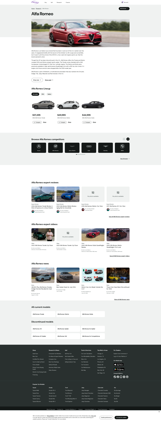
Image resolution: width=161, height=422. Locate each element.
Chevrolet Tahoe (102, 398)
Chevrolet (100, 387)
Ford (66, 387)
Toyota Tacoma (36, 396)
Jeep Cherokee (86, 401)
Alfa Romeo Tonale (38, 314)
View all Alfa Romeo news (122, 299)
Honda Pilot (52, 398)
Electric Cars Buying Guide (39, 372)
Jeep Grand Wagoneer (87, 398)
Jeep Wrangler (85, 390)
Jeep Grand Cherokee (87, 393)
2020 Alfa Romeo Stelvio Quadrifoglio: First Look (114, 246)
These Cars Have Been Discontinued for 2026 (118, 288)
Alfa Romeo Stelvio (63, 314)
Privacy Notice (50, 416)
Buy (46, 2)
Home (33, 8)
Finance (68, 2)
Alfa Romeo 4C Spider (39, 336)
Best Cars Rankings (54, 362)
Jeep (83, 387)
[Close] (159, 412)
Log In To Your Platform (120, 356)
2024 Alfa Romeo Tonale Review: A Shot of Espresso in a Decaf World (42, 207)
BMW (122, 150)
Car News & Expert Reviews (56, 356)
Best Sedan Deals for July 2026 (66, 287)
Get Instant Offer (69, 356)
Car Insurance (85, 364)
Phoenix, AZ (100, 362)
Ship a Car (84, 359)
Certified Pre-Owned (38, 359)
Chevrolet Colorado (103, 401)
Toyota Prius (36, 393)
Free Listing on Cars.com (71, 359)
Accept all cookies (121, 417)
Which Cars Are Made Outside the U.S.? (92, 288)
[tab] (35, 94)
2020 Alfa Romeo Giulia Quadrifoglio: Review (93, 246)
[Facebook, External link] (118, 377)
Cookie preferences (106, 417)
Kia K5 (115, 398)
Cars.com (93, 416)
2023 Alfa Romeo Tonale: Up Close (42, 245)
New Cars (35, 356)
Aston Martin (72, 150)
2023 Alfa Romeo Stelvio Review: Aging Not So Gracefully (66, 207)
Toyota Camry (36, 398)
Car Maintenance (85, 367)
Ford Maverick (69, 390)
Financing (35, 374)
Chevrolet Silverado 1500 (104, 393)
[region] (80, 416)
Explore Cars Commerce (120, 353)
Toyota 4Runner (37, 401)
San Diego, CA (101, 373)
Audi (89, 150)
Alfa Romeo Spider (63, 329)
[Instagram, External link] (124, 377)
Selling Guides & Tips (70, 362)
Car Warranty (84, 362)
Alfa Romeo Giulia (87, 314)
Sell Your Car (68, 353)
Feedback (111, 409)
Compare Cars (52, 359)
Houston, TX (100, 356)
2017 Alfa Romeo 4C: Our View (116, 206)
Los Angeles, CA (101, 359)
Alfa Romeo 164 (62, 336)
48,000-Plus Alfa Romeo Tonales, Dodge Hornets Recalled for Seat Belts (41, 289)
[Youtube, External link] (121, 377)
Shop (44, 122)
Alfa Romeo (55, 150)
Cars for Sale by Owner (39, 362)
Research (59, 2)
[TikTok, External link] (115, 377)
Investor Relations (70, 409)
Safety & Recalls (53, 364)
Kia (115, 387)
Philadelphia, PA (101, 367)
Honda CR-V (52, 390)
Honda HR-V (52, 401)
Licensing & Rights (89, 409)
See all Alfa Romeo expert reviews (119, 216)
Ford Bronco (68, 393)
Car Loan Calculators (86, 353)
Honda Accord (52, 396)
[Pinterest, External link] (127, 377)
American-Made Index (54, 367)
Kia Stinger (117, 396)
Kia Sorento (117, 393)
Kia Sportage (117, 390)
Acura (38, 150)
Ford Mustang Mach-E (71, 398)
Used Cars (35, 353)
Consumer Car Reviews (55, 353)
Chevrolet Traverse (103, 396)
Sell (52, 2)
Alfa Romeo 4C (37, 329)
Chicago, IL (100, 353)
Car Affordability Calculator (88, 356)
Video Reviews (52, 370)
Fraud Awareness (102, 409)
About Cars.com (51, 409)
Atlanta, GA (100, 364)
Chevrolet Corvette (103, 390)
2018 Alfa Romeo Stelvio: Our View (92, 206)
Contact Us (60, 409)
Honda (50, 387)
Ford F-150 (68, 396)
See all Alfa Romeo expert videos (120, 256)
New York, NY (100, 370)
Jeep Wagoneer (86, 396)
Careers (80, 409)
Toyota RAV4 (36, 390)
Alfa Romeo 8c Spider (88, 329)
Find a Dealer (36, 364)
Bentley (106, 150)
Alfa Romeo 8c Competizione (91, 336)
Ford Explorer (68, 401)
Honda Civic (52, 393)
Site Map (83, 370)
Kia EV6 (116, 401)
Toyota (34, 387)
